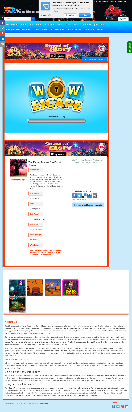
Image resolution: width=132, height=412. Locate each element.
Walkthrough (17, 179)
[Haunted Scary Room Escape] (17, 304)
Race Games (75, 29)
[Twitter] (117, 406)
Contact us (122, 2)
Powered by (45, 15)
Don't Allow (70, 15)
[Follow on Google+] (2, 33)
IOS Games (72, 24)
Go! (33, 19)
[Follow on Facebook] (2, 22)
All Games (35, 24)
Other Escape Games (93, 24)
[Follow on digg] (2, 44)
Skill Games (57, 29)
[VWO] (51, 15)
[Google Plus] (122, 406)
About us (113, 2)
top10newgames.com (40, 403)
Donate (130, 46)
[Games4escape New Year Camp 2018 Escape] (70, 288)
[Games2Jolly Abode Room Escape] (35, 288)
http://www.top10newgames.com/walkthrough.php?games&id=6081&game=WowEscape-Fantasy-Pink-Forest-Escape (46, 252)
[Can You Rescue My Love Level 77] (53, 288)
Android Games (53, 24)
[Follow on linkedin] (2, 38)
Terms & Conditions (101, 2)
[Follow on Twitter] (2, 28)
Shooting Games (94, 29)
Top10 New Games (16, 24)
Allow (85, 15)
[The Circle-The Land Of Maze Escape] (17, 288)
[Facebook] (113, 406)
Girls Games (40, 29)
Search (124, 19)
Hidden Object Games (18, 29)
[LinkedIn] (126, 406)
